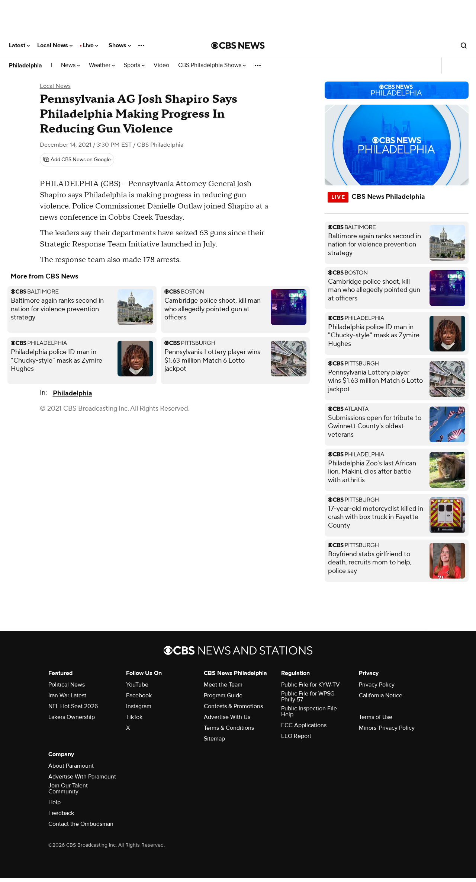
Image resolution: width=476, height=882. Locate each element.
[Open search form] (463, 45)
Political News (66, 685)
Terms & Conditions (229, 728)
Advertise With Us (227, 717)
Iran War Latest (67, 695)
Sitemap (214, 739)
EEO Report (296, 736)
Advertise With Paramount (82, 777)
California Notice (380, 695)
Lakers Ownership (71, 717)
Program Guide (223, 695)
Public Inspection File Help (309, 711)
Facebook (139, 695)
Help (54, 802)
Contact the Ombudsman (80, 824)
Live (89, 45)
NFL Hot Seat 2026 (73, 706)
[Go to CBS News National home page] (238, 45)
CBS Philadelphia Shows (210, 65)
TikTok (134, 717)
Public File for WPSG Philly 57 (307, 697)
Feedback (61, 813)
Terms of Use (375, 717)
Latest (18, 45)
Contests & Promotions (233, 706)
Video (161, 65)
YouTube (137, 685)
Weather (100, 65)
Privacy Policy (377, 685)
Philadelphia (25, 65)
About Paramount (71, 766)
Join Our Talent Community (68, 789)
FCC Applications (304, 725)
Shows (118, 45)
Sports (133, 65)
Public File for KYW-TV (310, 685)
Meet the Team (223, 685)
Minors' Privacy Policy (387, 728)
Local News (53, 45)
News (69, 65)
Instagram (138, 706)
